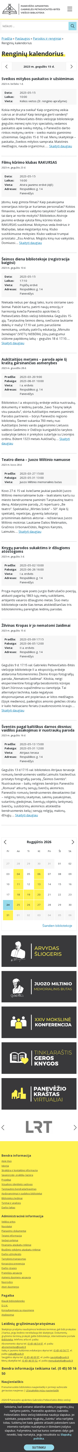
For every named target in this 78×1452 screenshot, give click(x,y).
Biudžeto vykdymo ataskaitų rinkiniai (21, 1249)
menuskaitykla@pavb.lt (60, 1360)
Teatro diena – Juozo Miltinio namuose (36, 459)
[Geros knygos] (39, 1073)
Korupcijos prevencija (13, 1263)
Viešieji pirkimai (10, 1240)
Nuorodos (7, 1282)
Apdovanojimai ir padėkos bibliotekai (22, 1193)
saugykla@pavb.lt (59, 1357)
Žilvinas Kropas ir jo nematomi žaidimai (36, 625)
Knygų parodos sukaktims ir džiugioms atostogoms (36, 549)
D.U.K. (5, 1305)
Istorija (5, 1165)
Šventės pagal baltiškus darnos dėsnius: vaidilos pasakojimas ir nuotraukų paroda (38, 728)
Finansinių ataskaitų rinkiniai (16, 1245)
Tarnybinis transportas (14, 1259)
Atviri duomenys (10, 1286)
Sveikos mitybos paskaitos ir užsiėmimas (38, 78)
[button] (31, 9)
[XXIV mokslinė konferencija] (39, 1037)
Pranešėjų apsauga (12, 1272)
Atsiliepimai (8, 1314)
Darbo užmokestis (11, 1254)
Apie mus (7, 1161)
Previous (4, 1127)
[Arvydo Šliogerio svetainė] (39, 966)
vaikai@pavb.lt (16, 1354)
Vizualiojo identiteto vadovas (17, 1184)
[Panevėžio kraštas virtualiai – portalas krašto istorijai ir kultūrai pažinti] (39, 1108)
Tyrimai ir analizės (11, 1203)
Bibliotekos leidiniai (12, 1198)
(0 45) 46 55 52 (29, 1360)
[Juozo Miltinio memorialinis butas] (39, 1001)
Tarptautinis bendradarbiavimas (19, 1189)
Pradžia (7, 38)
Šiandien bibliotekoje (57, 926)
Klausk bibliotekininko (13, 1301)
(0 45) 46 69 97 (31, 1357)
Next (73, 1127)
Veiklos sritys (8, 1221)
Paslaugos (22, 38)
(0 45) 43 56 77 (61, 1350)
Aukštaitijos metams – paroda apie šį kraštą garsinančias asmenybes (34, 361)
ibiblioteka (7, 1339)
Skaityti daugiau (60, 146)
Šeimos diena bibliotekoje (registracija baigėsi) (35, 261)
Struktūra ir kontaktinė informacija (20, 1170)
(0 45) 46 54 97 (35, 1343)
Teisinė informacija (12, 1235)
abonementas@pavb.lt (14, 1347)
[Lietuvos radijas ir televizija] (39, 1127)
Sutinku (43, 1447)
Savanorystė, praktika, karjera (17, 1175)
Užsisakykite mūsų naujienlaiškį (42, 1390)
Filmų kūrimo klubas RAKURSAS (29, 162)
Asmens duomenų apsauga (16, 1277)
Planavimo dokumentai (14, 1231)
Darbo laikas (8, 1207)
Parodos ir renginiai (47, 38)
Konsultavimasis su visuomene (18, 1310)
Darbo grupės (9, 1268)
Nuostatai (7, 1226)
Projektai (6, 1179)
